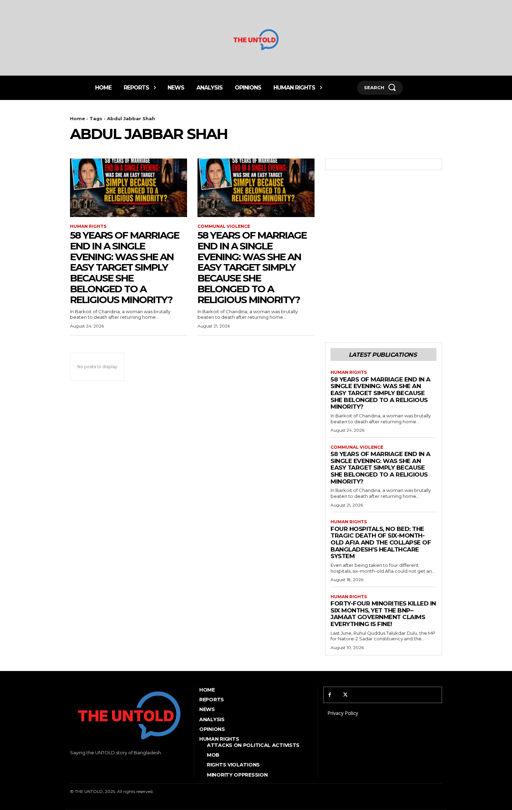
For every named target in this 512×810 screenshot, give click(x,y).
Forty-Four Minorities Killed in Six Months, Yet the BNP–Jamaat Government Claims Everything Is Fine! (383, 613)
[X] (345, 695)
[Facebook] (330, 695)
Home (77, 118)
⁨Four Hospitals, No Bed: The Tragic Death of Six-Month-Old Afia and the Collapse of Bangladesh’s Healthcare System (381, 542)
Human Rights (88, 226)
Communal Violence (223, 226)
